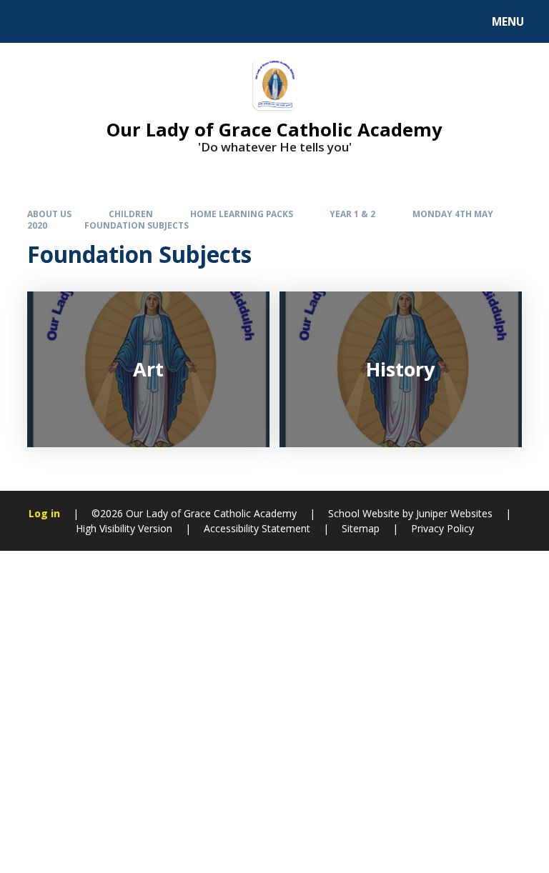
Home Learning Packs (241, 213)
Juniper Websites (454, 513)
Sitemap (361, 528)
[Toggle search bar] (28, 21)
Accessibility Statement (257, 528)
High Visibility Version (124, 528)
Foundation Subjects (136, 225)
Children (131, 213)
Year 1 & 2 (352, 213)
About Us (49, 213)
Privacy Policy (442, 528)
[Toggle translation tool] (64, 21)
